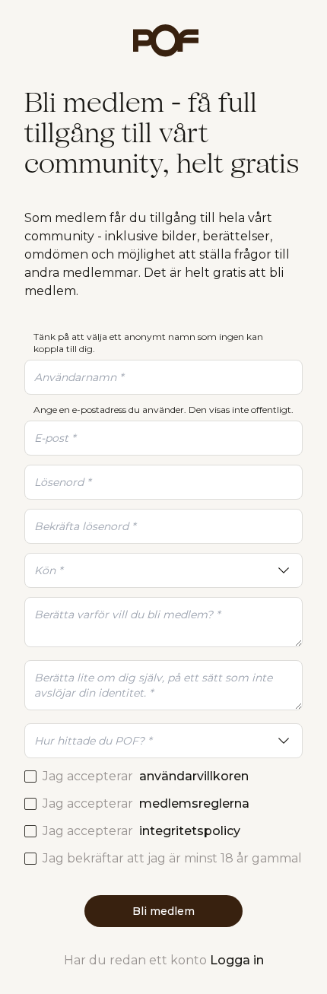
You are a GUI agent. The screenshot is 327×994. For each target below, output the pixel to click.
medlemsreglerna (194, 803)
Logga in (237, 960)
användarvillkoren (194, 776)
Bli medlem (163, 911)
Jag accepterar (146, 776)
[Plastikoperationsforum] (163, 40)
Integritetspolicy (189, 831)
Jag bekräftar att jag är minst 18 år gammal (172, 858)
